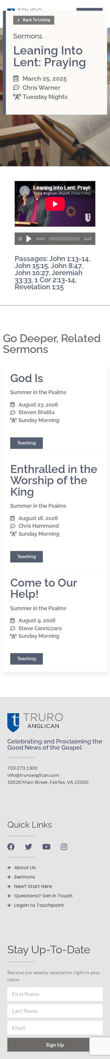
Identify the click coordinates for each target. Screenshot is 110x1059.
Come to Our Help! (43, 588)
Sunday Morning (38, 420)
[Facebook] (11, 846)
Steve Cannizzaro (40, 628)
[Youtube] (46, 846)
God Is (26, 378)
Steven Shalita (36, 412)
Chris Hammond (38, 526)
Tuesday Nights (45, 97)
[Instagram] (63, 846)
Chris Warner (41, 88)
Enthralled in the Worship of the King (53, 480)
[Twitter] (28, 846)
